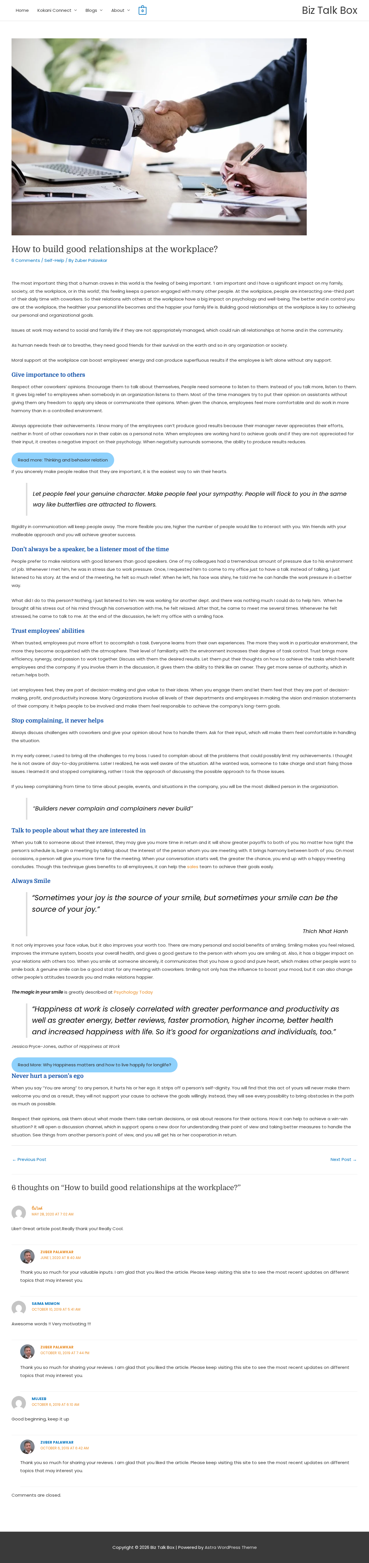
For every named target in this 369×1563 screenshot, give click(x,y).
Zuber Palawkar (57, 1251)
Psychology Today (133, 992)
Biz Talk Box (329, 10)
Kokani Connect (54, 10)
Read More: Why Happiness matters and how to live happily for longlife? (94, 1065)
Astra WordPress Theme (231, 1547)
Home (22, 10)
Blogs (91, 10)
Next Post (344, 1159)
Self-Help (54, 260)
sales (193, 867)
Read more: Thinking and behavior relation (63, 460)
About (118, 10)
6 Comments (26, 260)
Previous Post (29, 1159)
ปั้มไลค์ (37, 1208)
